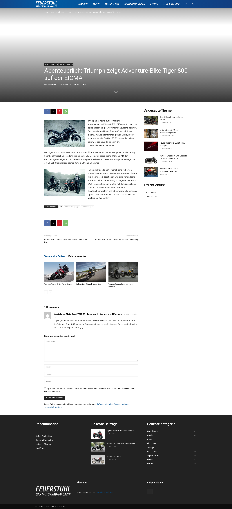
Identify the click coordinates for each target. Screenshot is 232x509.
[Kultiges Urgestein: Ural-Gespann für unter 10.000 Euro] (151, 159)
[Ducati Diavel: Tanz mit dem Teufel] (151, 120)
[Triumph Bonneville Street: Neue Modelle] (123, 272)
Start (46, 12)
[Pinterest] (59, 111)
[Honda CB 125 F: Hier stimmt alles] (98, 447)
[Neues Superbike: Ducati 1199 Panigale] (151, 146)
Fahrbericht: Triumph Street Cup (88, 284)
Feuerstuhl (52, 84)
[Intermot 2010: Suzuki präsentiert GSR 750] (151, 172)
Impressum (151, 192)
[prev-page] (46, 292)
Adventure (62, 12)
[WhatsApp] (65, 111)
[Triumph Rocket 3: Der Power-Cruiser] (59, 272)
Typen (96, 4)
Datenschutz (151, 196)
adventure (69, 207)
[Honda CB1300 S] (98, 459)
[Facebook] (186, 4)
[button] (193, 4)
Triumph (70, 64)
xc (92, 207)
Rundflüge (39, 448)
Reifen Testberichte (43, 436)
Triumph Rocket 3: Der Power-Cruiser (58, 284)
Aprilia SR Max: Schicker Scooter (120, 430)
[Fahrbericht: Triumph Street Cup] (91, 272)
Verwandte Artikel (54, 256)
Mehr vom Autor (77, 256)
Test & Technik (171, 4)
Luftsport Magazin (43, 444)
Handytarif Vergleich (44, 440)
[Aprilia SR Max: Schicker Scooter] (98, 434)
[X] (53, 111)
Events (154, 4)
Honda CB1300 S (114, 456)
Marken (82, 4)
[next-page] (50, 292)
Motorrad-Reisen (134, 4)
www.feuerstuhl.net (58, 506)
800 (61, 207)
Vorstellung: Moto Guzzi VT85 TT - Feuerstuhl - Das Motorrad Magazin (88, 314)
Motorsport (112, 4)
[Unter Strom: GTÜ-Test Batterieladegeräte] (151, 133)
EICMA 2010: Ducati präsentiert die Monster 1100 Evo (65, 241)
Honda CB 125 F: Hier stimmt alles (121, 443)
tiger (77, 207)
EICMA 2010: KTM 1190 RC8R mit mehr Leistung (116, 239)
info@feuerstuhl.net (104, 492)
